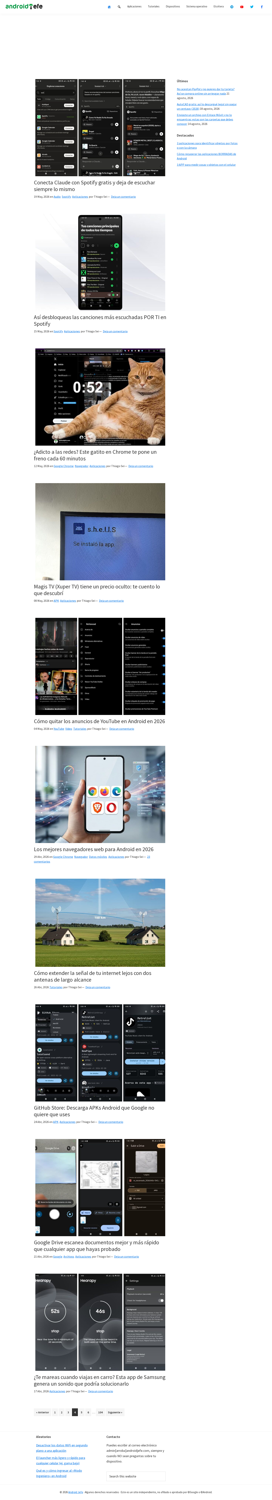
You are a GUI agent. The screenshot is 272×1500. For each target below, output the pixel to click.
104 (101, 1412)
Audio (57, 196)
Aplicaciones (80, 196)
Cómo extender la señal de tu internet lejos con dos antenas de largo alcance (92, 976)
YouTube (59, 729)
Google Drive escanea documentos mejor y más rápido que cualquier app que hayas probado (96, 1245)
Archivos (68, 1256)
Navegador (81, 466)
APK (56, 600)
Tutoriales (79, 729)
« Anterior (42, 1412)
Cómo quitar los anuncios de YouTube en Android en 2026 (99, 721)
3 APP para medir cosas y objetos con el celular (206, 164)
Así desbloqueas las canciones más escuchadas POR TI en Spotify (100, 320)
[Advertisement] (136, 45)
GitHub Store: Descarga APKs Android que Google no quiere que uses (94, 1111)
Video (68, 729)
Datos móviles (98, 857)
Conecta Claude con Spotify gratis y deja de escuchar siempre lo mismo (94, 186)
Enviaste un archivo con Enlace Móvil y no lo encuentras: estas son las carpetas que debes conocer (205, 119)
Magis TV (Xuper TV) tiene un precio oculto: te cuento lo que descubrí (97, 590)
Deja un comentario (123, 196)
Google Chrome (64, 466)
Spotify (66, 196)
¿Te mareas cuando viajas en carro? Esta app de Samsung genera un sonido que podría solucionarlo (99, 1380)
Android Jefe (75, 1492)
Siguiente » (115, 1412)
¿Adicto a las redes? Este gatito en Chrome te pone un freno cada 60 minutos (95, 455)
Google (57, 1256)
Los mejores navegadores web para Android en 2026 (94, 849)
